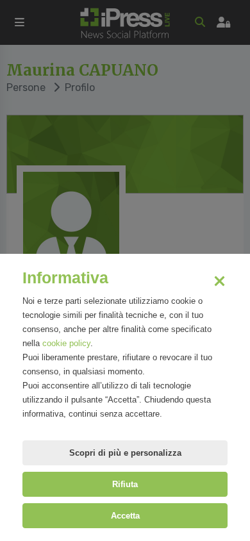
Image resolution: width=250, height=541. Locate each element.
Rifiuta (125, 484)
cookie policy (66, 343)
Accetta (125, 515)
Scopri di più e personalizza (125, 453)
